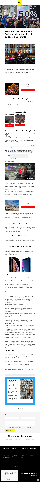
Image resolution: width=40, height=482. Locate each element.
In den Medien (14, 453)
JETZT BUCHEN (28, 89)
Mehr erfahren (14, 474)
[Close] (17, 470)
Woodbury (8, 181)
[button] (2, 2)
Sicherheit (31, 455)
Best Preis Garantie (6, 455)
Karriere (22, 457)
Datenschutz (32, 453)
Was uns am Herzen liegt (15, 456)
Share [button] (7, 42)
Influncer (22, 455)
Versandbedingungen (6, 457)
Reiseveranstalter (24, 453)
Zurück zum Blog (20, 408)
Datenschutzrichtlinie (6, 462)
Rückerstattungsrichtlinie (7, 453)
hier (15, 231)
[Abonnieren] (28, 442)
